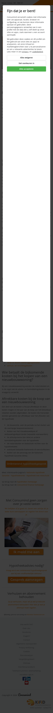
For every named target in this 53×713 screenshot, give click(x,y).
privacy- (25, 51)
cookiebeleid (37, 51)
